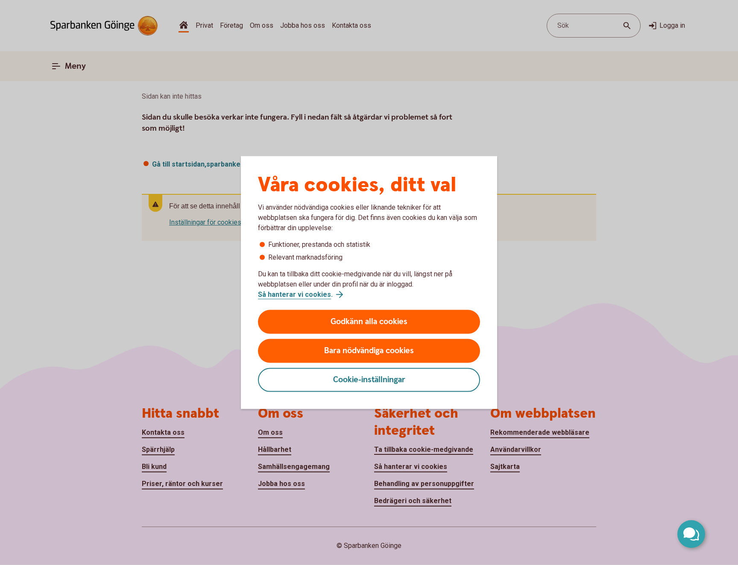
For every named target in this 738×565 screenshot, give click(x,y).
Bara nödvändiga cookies (369, 350)
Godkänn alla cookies (369, 321)
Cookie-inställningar (369, 380)
